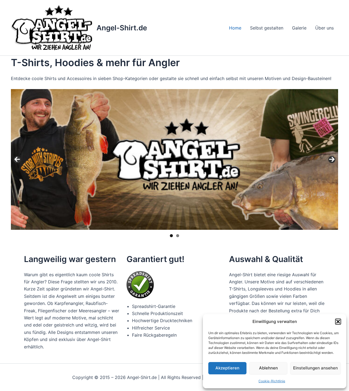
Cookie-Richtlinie (271, 381)
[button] (338, 321)
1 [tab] (171, 235)
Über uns (324, 28)
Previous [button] (17, 159)
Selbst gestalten (266, 28)
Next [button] (331, 159)
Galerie (299, 28)
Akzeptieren (227, 368)
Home (235, 28)
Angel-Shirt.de (122, 27)
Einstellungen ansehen (315, 368)
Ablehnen (268, 368)
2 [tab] (177, 235)
